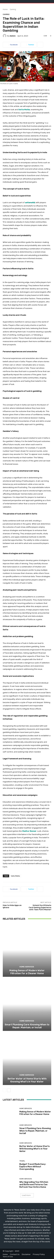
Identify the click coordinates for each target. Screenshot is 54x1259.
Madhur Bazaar (29, 831)
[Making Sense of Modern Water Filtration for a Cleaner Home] (27, 950)
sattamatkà (30, 202)
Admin (13, 36)
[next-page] (9, 1090)
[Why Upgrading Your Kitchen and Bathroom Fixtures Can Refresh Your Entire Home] (10, 1183)
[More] (40, 44)
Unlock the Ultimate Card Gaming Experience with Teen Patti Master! (40, 907)
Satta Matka (24, 110)
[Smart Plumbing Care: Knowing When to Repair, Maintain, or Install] (27, 1004)
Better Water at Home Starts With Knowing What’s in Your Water (27, 1080)
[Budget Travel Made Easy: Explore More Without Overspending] (10, 1165)
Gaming (13, 9)
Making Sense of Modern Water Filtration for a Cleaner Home (27, 972)
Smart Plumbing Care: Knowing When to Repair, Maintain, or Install (27, 1026)
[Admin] (5, 36)
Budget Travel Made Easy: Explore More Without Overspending (32, 1166)
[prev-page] (4, 1090)
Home (5, 9)
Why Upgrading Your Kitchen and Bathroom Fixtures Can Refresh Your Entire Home (33, 1184)
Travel (22, 1161)
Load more (26, 1195)
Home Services (26, 967)
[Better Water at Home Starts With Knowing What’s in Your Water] (27, 1058)
